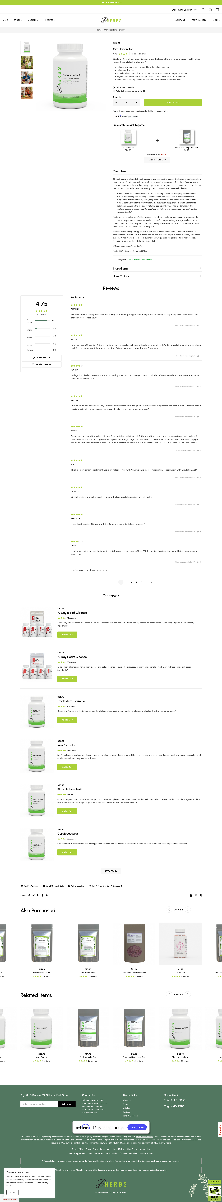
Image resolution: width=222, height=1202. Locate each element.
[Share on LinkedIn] (38, 895)
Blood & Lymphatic (70, 789)
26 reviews (71, 662)
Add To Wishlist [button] (31, 886)
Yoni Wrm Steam (88, 972)
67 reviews (71, 750)
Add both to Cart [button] (157, 160)
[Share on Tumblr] (42, 895)
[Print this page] (191, 895)
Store (17, 20)
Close (12, 1192)
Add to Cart (67, 634)
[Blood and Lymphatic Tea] (186, 137)
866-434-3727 (96, 1100)
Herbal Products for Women (141, 1153)
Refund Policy (118, 1149)
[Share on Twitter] (33, 895)
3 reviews (138, 976)
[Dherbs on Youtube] (180, 1100)
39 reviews (71, 706)
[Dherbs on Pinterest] (177, 1100)
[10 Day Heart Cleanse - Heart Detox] (37, 667)
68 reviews (138, 1061)
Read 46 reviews (139, 54)
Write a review (43, 357)
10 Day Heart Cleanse (72, 657)
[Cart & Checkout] (217, 9)
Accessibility (145, 1149)
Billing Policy (132, 1149)
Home (5, 20)
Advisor (215, 1182)
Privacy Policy (92, 1149)
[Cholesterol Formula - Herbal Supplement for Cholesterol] (37, 711)
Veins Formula (42, 1057)
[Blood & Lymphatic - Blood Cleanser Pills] (37, 800)
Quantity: (117, 97)
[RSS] (184, 1100)
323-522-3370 (100, 1103)
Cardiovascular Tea (88, 1057)
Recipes (49, 20)
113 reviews (71, 795)
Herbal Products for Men (116, 1153)
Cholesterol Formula (71, 701)
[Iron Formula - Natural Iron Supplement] (37, 756)
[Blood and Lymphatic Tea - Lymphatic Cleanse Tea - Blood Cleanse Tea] (134, 1028)
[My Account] (203, 9)
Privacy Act (105, 1149)
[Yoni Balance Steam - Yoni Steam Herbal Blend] (41, 944)
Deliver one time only (125, 87)
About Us (127, 1100)
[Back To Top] (215, 7)
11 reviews (46, 1061)
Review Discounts (130, 1116)
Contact (180, 20)
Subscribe (66, 1104)
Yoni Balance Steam (41, 972)
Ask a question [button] (78, 886)
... (146, 582)
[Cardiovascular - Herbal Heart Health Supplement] (37, 844)
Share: (23, 895)
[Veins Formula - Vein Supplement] (41, 1028)
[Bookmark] (201, 895)
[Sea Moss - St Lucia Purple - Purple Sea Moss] (134, 944)
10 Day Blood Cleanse (72, 613)
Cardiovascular (67, 833)
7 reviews (92, 976)
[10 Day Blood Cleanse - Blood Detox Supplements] (37, 623)
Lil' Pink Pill (180, 972)
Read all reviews (43, 364)
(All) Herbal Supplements (140, 259)
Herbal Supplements (77, 1153)
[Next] (151, 582)
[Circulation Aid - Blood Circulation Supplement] (27, 62)
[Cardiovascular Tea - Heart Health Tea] (88, 1028)
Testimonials (199, 20)
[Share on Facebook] (29, 895)
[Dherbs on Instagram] (171, 1100)
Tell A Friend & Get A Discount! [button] (107, 886)
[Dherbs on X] (168, 1100)
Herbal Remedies (96, 1153)
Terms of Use (78, 1149)
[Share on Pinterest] (47, 895)
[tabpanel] (134, 950)
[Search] (210, 9)
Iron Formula (66, 745)
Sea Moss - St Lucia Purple (134, 972)
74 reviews (71, 618)
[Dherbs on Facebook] (164, 1100)
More (216, 20)
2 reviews (46, 976)
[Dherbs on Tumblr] (174, 1100)
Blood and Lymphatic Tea (134, 1057)
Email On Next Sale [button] (54, 886)
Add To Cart (172, 102)
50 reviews (71, 839)
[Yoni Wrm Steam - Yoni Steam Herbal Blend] (88, 944)
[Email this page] (196, 895)
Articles (33, 20)
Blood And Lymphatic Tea (186, 147)
